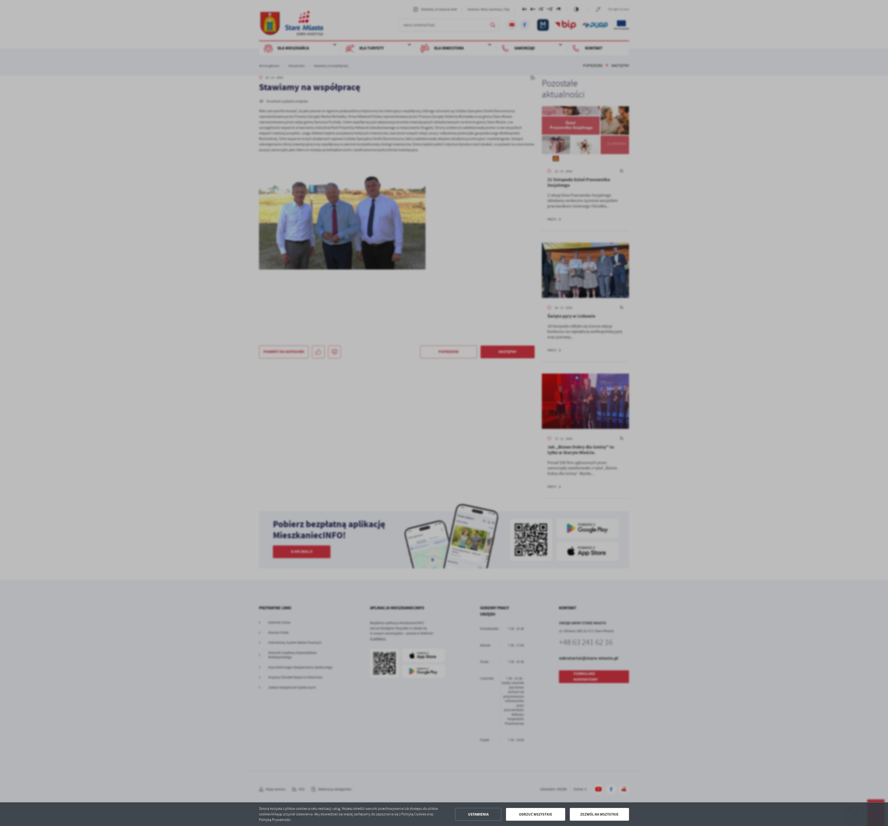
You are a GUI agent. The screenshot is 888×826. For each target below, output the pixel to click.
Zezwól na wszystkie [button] (599, 814)
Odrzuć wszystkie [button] (535, 814)
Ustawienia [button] (478, 814)
